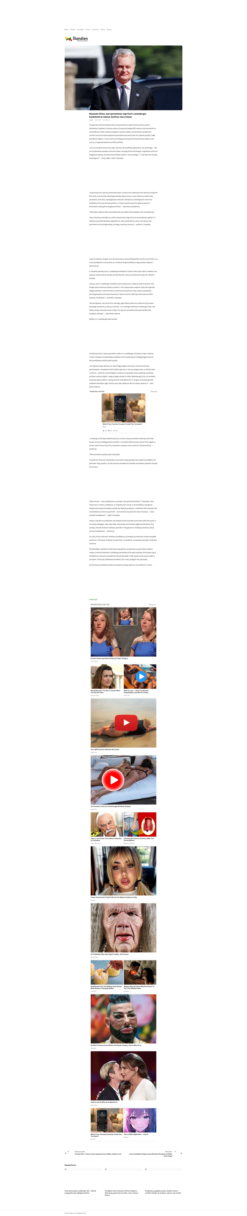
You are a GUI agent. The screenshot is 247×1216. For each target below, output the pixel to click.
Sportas (109, 29)
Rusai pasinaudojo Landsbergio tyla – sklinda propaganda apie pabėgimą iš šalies (80, 1192)
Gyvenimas (95, 29)
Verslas (103, 29)
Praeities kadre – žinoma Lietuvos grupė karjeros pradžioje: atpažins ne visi (98, 1154)
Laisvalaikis (80, 29)
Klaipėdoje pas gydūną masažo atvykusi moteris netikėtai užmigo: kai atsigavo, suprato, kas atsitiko (163, 1192)
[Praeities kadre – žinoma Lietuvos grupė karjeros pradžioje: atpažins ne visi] (70, 1153)
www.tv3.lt (93, 599)
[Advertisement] (123, 13)
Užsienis (72, 29)
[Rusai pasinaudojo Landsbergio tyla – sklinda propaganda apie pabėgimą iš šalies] (83, 1178)
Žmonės (88, 29)
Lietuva (66, 29)
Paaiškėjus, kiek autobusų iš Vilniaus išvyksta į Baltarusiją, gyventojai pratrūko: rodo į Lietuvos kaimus (121, 1193)
